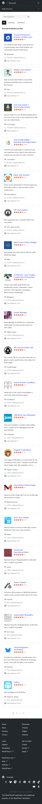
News (4, 728)
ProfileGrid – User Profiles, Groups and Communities (25, 276)
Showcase (25, 724)
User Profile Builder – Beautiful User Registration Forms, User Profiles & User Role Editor (25, 141)
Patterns (25, 735)
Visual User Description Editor (21, 551)
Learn (4, 741)
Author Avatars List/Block (24, 382)
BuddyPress (7, 768)
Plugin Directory (7, 9)
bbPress (6, 765)
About (4, 724)
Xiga (28, 713)
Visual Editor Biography (23, 615)
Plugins (24, 731)
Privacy (4, 735)
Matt (4, 761)
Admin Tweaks (20, 582)
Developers (6, 748)
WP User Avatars (21, 210)
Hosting (5, 731)
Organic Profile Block (22, 450)
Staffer (17, 682)
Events (24, 745)
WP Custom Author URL (24, 347)
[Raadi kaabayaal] (28, 17)
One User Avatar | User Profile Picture (22, 106)
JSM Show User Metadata (24, 415)
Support (5, 745)
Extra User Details (21, 518)
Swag (25, 751)
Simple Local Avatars (22, 70)
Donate (25, 748)
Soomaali (10, 777)
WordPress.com (8, 758)
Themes (25, 728)
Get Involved (26, 741)
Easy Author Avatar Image (24, 485)
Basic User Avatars (21, 175)
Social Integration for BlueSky (21, 648)
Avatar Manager (20, 312)
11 (23, 713)
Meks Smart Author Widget (25, 242)
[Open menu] (39, 3)
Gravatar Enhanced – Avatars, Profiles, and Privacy (23, 36)
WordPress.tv (8, 751)
